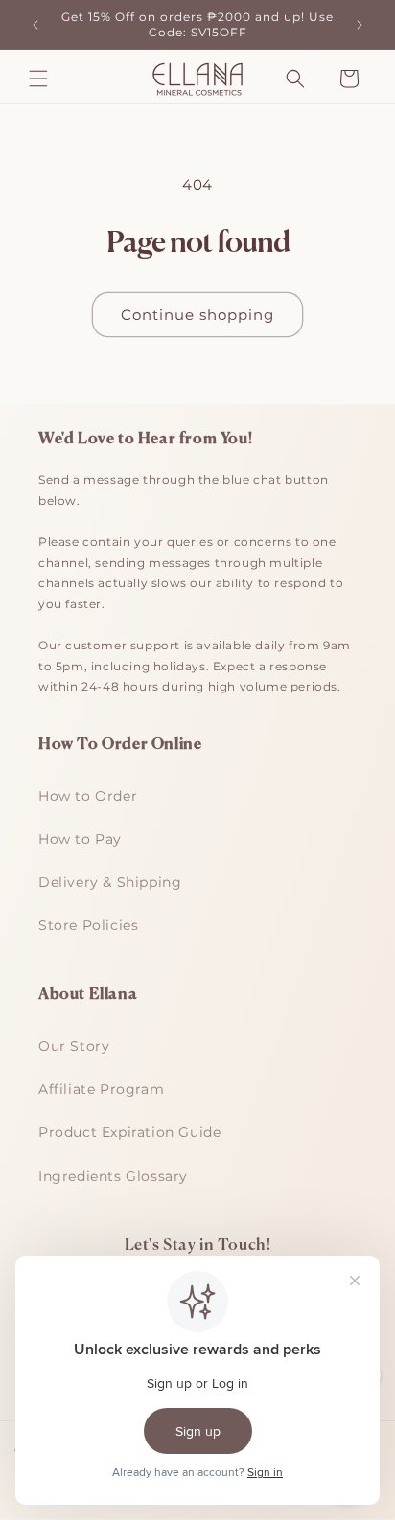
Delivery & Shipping (109, 882)
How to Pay (80, 839)
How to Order (87, 796)
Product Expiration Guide (129, 1132)
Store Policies (88, 925)
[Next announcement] (359, 25)
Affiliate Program (101, 1089)
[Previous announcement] (35, 25)
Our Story (73, 1046)
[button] (38, 78)
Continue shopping (197, 315)
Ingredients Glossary (113, 1176)
